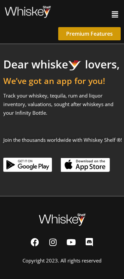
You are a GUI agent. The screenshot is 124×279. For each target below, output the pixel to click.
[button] (115, 14)
